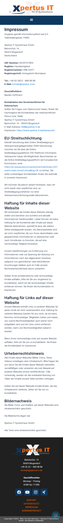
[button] (31, 19)
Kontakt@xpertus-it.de (31, 470)
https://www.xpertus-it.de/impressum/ (36, 130)
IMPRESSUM (31, 507)
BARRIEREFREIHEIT (31, 510)
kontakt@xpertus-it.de (23, 84)
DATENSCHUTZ (31, 503)
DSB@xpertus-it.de (30, 127)
